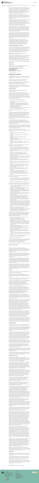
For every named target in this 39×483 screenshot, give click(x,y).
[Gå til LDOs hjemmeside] (7, 3)
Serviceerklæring (18, 474)
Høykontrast (33, 5)
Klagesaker (5, 5)
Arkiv (2, 5)
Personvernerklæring (18, 473)
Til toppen (34, 472)
